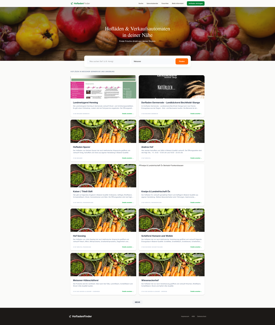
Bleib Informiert (177, 3)
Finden (182, 61)
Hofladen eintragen (196, 3)
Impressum (185, 316)
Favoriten (165, 3)
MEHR (137, 302)
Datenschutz (201, 316)
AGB (193, 316)
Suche (141, 3)
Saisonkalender (152, 3)
